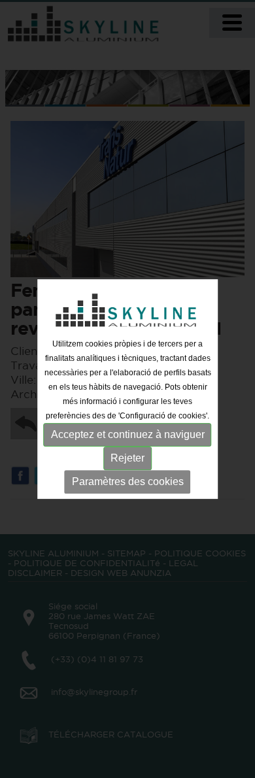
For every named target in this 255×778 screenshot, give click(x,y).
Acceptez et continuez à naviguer (128, 434)
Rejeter (127, 458)
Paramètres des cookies (128, 481)
